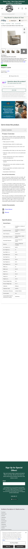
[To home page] (9, 8)
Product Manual (8, 209)
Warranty (7, 212)
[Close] (25, 532)
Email (4, 480)
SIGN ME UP (14, 496)
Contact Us (3, 526)
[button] (2, 8)
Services (3, 519)
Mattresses (3, 513)
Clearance (3, 517)
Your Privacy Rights (14, 542)
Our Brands (3, 520)
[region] (14, 540)
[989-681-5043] (22, 8)
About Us (3, 522)
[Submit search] (24, 14)
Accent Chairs (18, 23)
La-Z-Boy (7, 71)
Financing (3, 524)
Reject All (8, 546)
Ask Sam (14, 90)
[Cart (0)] (25, 8)
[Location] (18, 8)
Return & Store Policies (6, 529)
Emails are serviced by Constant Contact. (17, 492)
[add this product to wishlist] (24, 32)
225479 (5, 72)
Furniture (2, 23)
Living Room (8, 23)
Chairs (13, 23)
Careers (3, 527)
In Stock (3, 515)
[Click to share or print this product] (24, 29)
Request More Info (15, 76)
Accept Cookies (20, 546)
